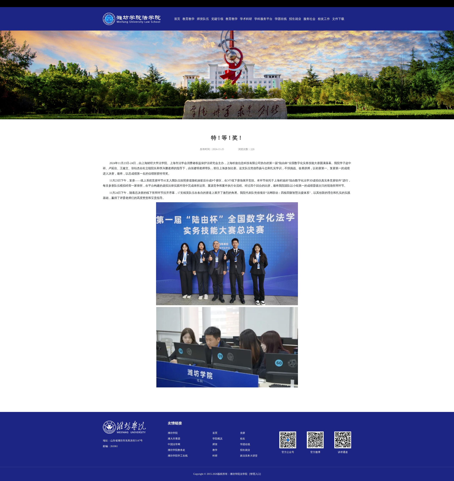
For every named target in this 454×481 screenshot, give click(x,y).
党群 (242, 433)
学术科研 (246, 19)
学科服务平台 (263, 19)
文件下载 (338, 19)
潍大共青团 (174, 438)
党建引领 (217, 19)
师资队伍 (203, 19)
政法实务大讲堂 (249, 455)
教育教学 (188, 19)
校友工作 (324, 19)
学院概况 (217, 438)
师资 (214, 444)
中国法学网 (174, 444)
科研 (214, 455)
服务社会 (309, 19)
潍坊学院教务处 (176, 450)
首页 (177, 19)
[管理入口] (255, 474)
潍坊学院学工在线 (178, 455)
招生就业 (295, 19)
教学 (214, 450)
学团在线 (281, 19)
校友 (242, 438)
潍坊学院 (173, 433)
